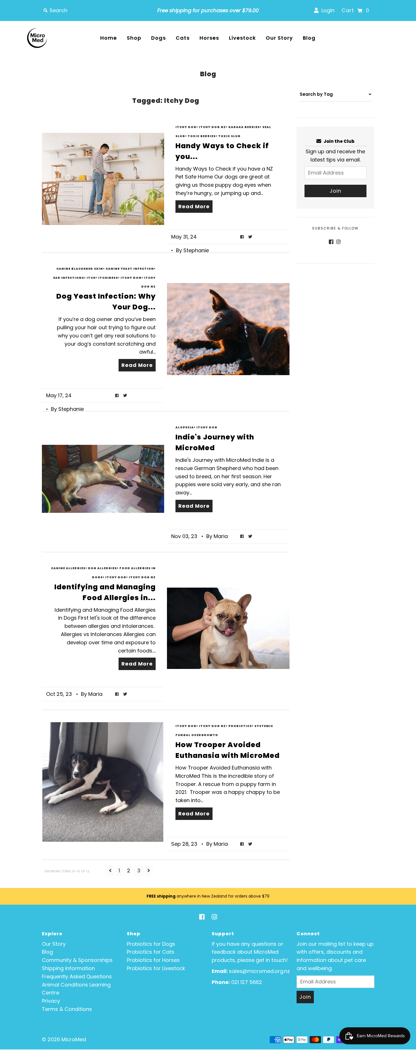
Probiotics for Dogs (151, 943)
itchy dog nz (212, 127)
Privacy (51, 1000)
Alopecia (184, 427)
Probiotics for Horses (153, 960)
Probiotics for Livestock (156, 968)
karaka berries (244, 127)
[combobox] (96, 11)
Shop (134, 37)
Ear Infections (68, 278)
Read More (194, 206)
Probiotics (240, 726)
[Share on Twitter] (250, 236)
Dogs (158, 37)
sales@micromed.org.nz (259, 971)
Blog (309, 37)
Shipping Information (68, 968)
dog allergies (102, 568)
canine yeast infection (130, 269)
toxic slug (229, 136)
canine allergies (68, 568)
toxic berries (202, 136)
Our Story (279, 37)
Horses (209, 37)
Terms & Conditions (67, 1009)
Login (326, 10)
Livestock (242, 37)
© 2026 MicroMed (64, 1039)
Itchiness (108, 278)
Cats (183, 37)
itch (91, 278)
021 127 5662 (246, 982)
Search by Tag (316, 94)
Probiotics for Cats (150, 951)
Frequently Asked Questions (77, 976)
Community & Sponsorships (77, 960)
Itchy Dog (185, 127)
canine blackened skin (79, 269)
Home (108, 37)
